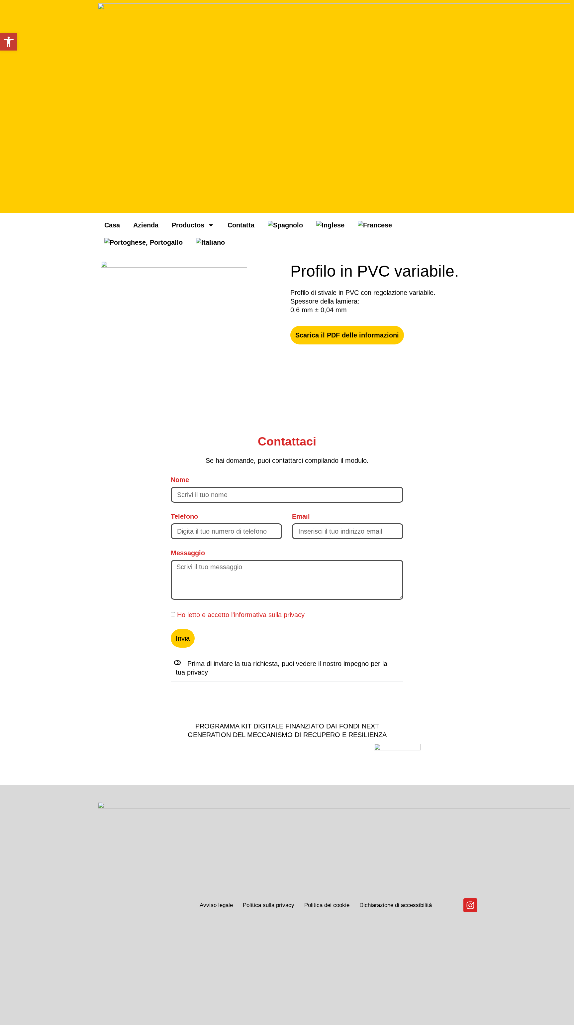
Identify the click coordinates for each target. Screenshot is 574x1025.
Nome (180, 479)
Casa (112, 225)
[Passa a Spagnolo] (285, 225)
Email (301, 516)
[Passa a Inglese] (330, 225)
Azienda (145, 225)
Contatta (241, 225)
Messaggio (188, 553)
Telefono (184, 516)
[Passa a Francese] (375, 225)
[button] (287, 668)
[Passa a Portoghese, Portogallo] (143, 242)
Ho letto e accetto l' (241, 614)
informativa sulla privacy (269, 614)
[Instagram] (470, 905)
